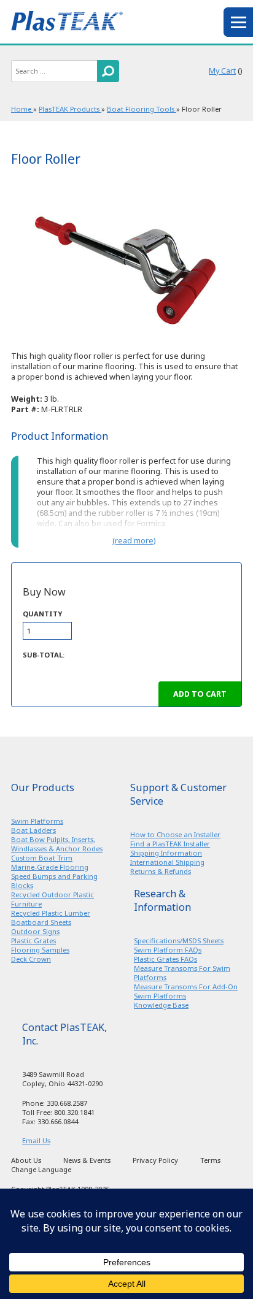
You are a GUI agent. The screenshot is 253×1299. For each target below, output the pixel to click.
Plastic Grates (33, 940)
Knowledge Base (161, 1005)
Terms (210, 1160)
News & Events (87, 1160)
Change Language (41, 1169)
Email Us (36, 1140)
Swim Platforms (37, 821)
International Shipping (167, 862)
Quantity (42, 613)
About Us (26, 1160)
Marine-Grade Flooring (49, 867)
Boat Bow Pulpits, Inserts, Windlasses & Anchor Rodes (57, 844)
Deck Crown (31, 959)
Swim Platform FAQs (167, 949)
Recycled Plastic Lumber (50, 913)
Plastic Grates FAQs (165, 959)
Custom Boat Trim (41, 857)
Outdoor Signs (35, 931)
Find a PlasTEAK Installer (170, 843)
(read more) (133, 540)
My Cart (222, 71)
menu (238, 22)
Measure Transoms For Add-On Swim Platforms (186, 991)
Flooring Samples (40, 949)
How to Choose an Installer (175, 834)
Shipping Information (166, 852)
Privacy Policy (155, 1160)
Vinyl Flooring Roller (126, 264)
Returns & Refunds (160, 871)
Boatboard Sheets (41, 922)
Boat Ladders (33, 830)
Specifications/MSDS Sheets (179, 940)
